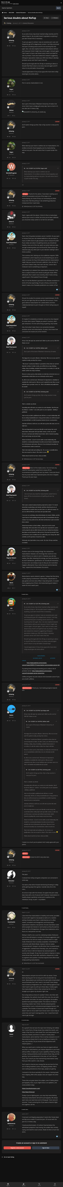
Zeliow (11, 110)
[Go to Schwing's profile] (5, 23)
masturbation (41, 655)
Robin (11, 715)
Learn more (3, 3)
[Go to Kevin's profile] (11, 576)
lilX (11, 608)
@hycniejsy (26, 468)
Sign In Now (45, 1148)
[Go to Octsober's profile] (11, 874)
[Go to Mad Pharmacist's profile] (11, 341)
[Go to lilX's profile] (11, 602)
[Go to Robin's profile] (11, 709)
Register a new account (17, 1148)
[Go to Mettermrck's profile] (11, 1117)
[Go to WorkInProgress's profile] (11, 167)
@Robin (25, 853)
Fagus (11, 89)
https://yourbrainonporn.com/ (31, 1088)
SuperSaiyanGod (11, 242)
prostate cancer (37, 658)
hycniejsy (43, 710)
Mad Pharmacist (11, 347)
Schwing (8, 23)
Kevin (11, 583)
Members (12, 175)
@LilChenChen (27, 688)
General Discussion (28, 23)
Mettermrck (11, 1123)
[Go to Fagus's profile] (11, 83)
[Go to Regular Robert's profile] (11, 552)
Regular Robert (11, 558)
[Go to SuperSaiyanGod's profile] (11, 236)
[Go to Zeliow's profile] (11, 104)
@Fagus (25, 194)
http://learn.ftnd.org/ (28, 1092)
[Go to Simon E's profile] (11, 215)
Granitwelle (11, 922)
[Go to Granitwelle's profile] (11, 916)
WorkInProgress (11, 173)
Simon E (11, 221)
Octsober (11, 881)
